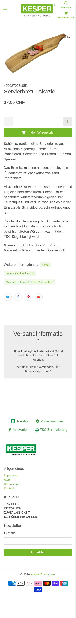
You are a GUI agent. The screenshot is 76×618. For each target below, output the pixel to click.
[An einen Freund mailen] (39, 297)
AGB (7, 479)
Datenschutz (12, 484)
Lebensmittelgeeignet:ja (20, 273)
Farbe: (45, 264)
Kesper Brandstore (43, 574)
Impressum (11, 475)
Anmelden (38, 552)
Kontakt (9, 488)
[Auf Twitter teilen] (8, 297)
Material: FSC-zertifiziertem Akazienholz (29, 282)
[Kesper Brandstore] (38, 10)
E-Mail (9, 533)
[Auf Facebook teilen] (18, 297)
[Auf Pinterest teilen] (28, 297)
